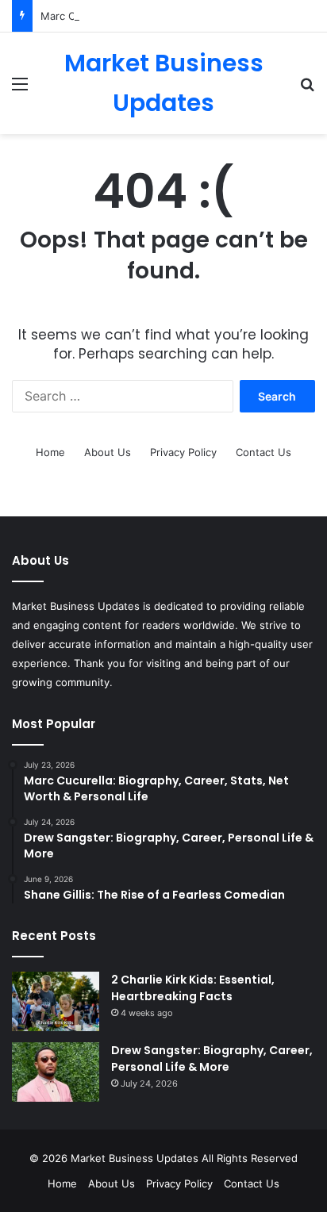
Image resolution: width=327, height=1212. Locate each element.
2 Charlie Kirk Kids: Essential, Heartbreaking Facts (193, 988)
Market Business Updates (136, 1158)
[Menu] (20, 89)
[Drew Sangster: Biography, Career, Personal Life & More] (55, 1072)
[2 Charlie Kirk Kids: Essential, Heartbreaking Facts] (55, 1001)
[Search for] (307, 89)
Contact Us (263, 452)
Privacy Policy (183, 452)
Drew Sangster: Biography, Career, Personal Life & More (212, 1058)
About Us (107, 452)
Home (50, 452)
